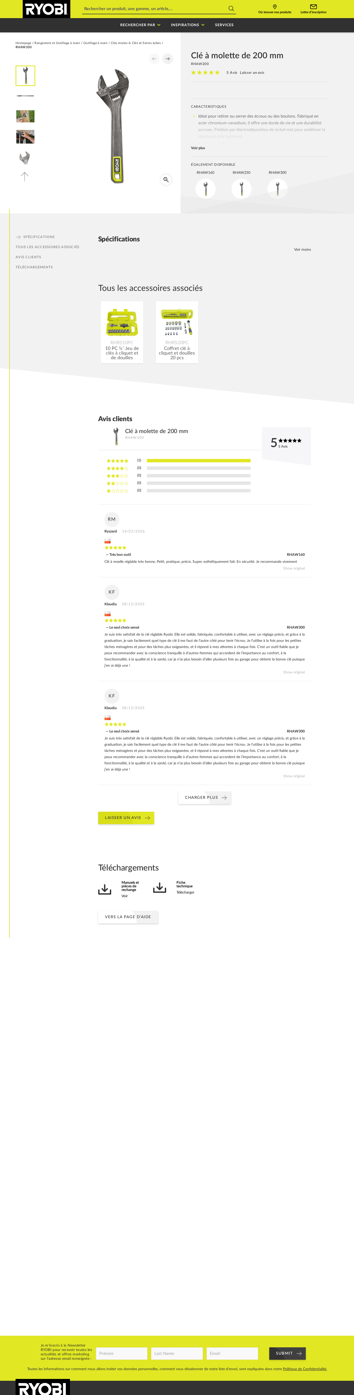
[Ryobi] (46, 9)
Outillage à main (95, 43)
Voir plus (198, 148)
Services (224, 25)
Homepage (23, 43)
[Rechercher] (231, 9)
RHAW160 (296, 555)
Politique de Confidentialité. (305, 1369)
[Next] (167, 58)
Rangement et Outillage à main (57, 43)
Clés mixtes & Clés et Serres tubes (136, 43)
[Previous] (154, 58)
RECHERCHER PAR (137, 25)
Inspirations (185, 25)
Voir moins (302, 249)
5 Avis (231, 73)
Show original (294, 568)
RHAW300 (296, 627)
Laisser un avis (252, 73)
